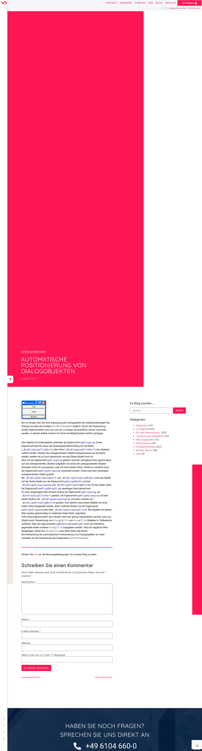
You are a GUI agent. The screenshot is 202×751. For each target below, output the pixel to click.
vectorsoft (4, 718)
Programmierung (145, 446)
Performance (143, 443)
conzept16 (142, 428)
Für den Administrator (148, 432)
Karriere (126, 2)
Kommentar (28, 582)
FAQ (150, 2)
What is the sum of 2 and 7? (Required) (43, 655)
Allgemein (141, 425)
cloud (4, 739)
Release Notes (144, 450)
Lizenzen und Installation (150, 436)
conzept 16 (4, 725)
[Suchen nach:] (151, 410)
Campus (140, 2)
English (170, 2)
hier (35, 554)
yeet (4, 732)
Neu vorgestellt (144, 439)
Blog (159, 2)
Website (25, 643)
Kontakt (111, 2)
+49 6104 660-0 (194, 8)
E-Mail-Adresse (31, 631)
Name (25, 619)
